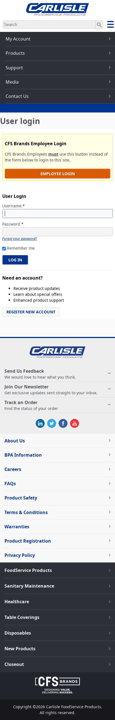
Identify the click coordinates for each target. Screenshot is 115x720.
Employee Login (57, 173)
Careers (12, 469)
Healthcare (16, 602)
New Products (19, 649)
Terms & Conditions (26, 512)
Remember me (21, 248)
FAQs (10, 483)
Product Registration (27, 541)
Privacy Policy (19, 555)
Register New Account (30, 312)
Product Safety (20, 498)
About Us (14, 441)
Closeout (14, 664)
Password (12, 224)
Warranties (16, 527)
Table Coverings (21, 617)
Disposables (17, 633)
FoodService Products (28, 570)
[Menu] (110, 25)
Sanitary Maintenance (29, 586)
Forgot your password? (19, 238)
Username (13, 206)
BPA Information (23, 455)
